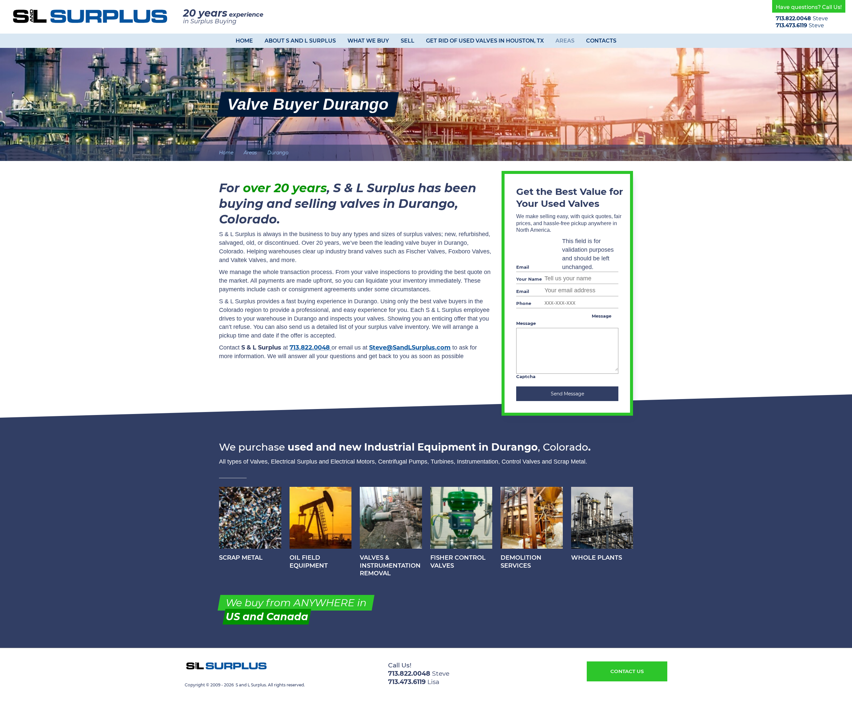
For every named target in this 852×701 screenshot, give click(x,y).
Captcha (525, 376)
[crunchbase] (215, 675)
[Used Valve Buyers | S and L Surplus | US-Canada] (90, 16)
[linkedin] (208, 675)
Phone (523, 303)
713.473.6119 (792, 25)
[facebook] (201, 675)
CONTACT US (627, 671)
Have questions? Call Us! (809, 7)
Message (601, 316)
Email (522, 267)
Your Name (529, 279)
